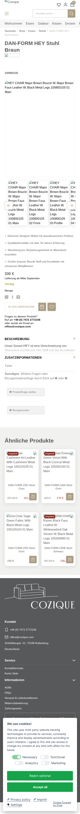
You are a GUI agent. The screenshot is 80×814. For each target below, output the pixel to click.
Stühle (42, 30)
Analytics (31, 763)
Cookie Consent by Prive (62, 804)
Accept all (40, 787)
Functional (58, 757)
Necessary (30, 757)
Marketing (58, 763)
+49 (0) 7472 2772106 (23, 629)
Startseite (10, 30)
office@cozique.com (22, 637)
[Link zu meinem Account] (65, 4)
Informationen (14, 680)
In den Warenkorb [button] (33, 494)
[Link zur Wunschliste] (59, 4)
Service (10, 660)
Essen (32, 30)
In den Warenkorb (21, 306)
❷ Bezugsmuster (19, 410)
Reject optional (40, 776)
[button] (51, 307)
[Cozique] (16, 4)
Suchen (71, 13)
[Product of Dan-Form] (12, 60)
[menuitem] (13, 24)
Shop (22, 30)
